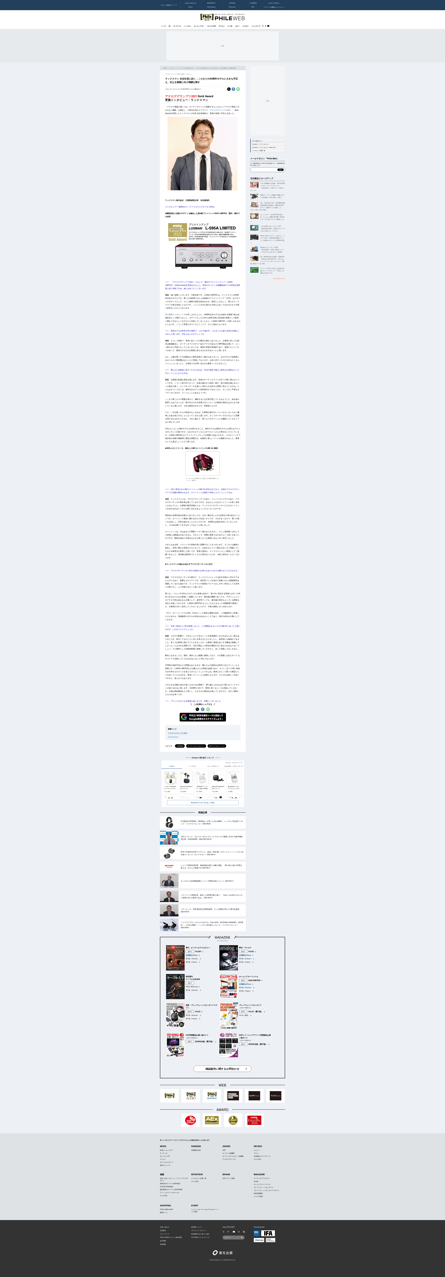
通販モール (163, 1212)
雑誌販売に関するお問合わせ (222, 1069)
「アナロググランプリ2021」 (220, 110)
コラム (256, 1153)
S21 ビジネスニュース (216, 746)
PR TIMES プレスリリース (200, 1237)
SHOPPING (165, 1205)
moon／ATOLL (274, 3)
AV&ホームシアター (166, 1150)
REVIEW (258, 1146)
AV (170, 26)
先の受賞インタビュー (174, 314)
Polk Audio (211, 7)
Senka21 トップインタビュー (260, 144)
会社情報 (163, 1241)
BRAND (226, 1174)
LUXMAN (253, 3)
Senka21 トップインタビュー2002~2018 (264, 147)
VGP (224, 1150)
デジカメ (222, 26)
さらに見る (257, 1159)
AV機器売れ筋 (196, 1150)
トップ (163, 26)
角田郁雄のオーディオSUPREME (171, 1189)
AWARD (226, 1146)
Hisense (232, 7)
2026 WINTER (254, 980)
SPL (253, 7)
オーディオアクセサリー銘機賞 (233, 1156)
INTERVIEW (197, 1174)
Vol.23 (197, 1011)
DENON (232, 3)
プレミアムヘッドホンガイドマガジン (266, 1190)
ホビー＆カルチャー (166, 1162)
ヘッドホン (187, 26)
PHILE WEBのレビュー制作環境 (171, 1237)
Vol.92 (251, 951)
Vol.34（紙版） (244, 1015)
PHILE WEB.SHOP (166, 1209)
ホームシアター (199, 26)
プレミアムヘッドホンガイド (263, 1187)
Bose (191, 7)
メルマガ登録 (258, 1196)
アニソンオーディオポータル (170, 1192)
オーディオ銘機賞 (228, 1153)
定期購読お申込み (192, 955)
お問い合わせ (164, 1227)
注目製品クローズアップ (261, 178)
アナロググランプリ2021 (177, 733)
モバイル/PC (211, 26)
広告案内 (163, 1230)
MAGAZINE (222, 937)
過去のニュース (165, 1165)
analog (256, 1181)
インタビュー (172, 68)
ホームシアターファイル (262, 1184)
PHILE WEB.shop (192, 986)
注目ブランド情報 (228, 1178)
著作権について (196, 1227)
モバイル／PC (165, 1156)
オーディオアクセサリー (262, 1178)
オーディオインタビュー (196, 746)
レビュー (257, 1150)
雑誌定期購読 (258, 1193)
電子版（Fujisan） (192, 962)
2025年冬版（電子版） (204, 1041)
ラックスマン (173, 736)
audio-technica (190, 3)
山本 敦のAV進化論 (166, 1186)
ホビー (237, 26)
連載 (162, 1174)
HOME (165, 68)
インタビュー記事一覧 (258, 150)
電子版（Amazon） (192, 958)
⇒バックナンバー (279, 278)
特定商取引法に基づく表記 (200, 1234)
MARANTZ (211, 3)
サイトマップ (164, 1234)
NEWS (163, 1146)
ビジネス (246, 26)
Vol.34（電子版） (255, 1011)
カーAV (229, 26)
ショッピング (255, 26)
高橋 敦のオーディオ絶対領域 (170, 1183)
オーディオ (177, 26)
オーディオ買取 (274, 7)
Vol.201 (198, 951)
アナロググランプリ (229, 1159)
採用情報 (163, 1244)
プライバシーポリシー (198, 1230)
